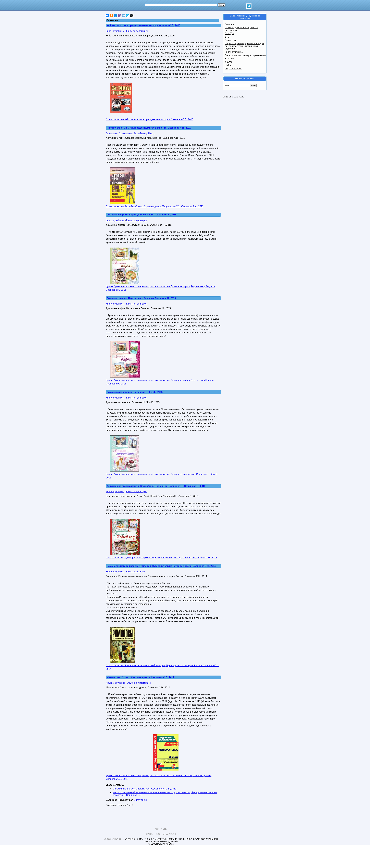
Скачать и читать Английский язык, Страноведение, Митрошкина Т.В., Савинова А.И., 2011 (154, 206)
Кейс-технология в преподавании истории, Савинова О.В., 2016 (143, 25)
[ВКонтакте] (107, 15)
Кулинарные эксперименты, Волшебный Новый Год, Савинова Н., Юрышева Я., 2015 (156, 486)
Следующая (140, 800)
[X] (131, 15)
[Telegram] (123, 15)
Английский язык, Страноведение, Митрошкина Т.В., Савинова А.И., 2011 (149, 128)
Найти (228, 65)
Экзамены (111, 133)
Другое (228, 62)
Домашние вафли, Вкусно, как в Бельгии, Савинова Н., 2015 (141, 298)
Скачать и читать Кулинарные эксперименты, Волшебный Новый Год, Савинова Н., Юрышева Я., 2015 (161, 557)
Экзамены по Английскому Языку (137, 133)
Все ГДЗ (229, 33)
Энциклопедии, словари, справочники (245, 55)
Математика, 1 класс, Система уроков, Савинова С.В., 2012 (144, 788)
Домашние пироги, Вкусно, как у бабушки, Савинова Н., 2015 (141, 214)
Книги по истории (135, 571)
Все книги (230, 58)
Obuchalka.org (114, 839)
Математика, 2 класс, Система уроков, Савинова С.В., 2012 (140, 677)
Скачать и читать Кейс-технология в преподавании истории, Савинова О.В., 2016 (149, 119)
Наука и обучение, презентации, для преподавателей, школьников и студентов (244, 46)
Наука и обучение (115, 683)
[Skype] (127, 15)
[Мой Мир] (115, 15)
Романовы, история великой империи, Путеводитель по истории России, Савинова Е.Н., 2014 (161, 566)
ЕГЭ (227, 37)
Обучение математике (139, 683)
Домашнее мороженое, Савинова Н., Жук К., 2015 (135, 392)
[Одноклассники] (111, 15)
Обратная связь (233, 68)
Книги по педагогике (137, 31)
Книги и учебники (115, 31)
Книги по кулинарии (136, 220)
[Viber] (119, 15)
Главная (229, 24)
